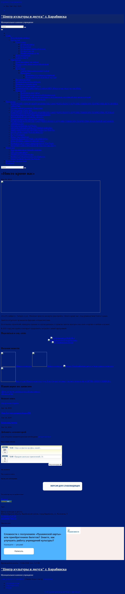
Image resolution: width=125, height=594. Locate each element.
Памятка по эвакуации (30, 93)
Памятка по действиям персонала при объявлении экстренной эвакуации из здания (55, 97)
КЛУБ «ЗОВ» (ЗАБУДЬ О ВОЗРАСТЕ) (27, 132)
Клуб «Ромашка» (18, 134)
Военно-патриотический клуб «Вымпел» (28, 156)
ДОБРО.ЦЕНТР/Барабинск (22, 154)
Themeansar (47, 579)
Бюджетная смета (23, 79)
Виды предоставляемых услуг (28, 86)
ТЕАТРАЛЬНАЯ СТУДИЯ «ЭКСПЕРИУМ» (29, 139)
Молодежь (10, 147)
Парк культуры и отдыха (16, 161)
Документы (15, 60)
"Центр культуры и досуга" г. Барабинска (34, 16)
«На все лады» (7, 394)
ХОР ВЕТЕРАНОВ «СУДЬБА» (24, 125)
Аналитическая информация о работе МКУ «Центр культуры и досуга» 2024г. (48, 88)
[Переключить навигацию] (2, 29)
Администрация (27, 44)
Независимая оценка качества (28, 82)
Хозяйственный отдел (30, 53)
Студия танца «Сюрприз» (21, 110)
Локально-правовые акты (26, 84)
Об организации (13, 583)
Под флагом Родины (10, 403)
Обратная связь (12, 585)
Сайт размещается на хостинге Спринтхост (62, 592)
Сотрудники (21, 42)
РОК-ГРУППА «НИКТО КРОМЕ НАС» (28, 141)
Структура (15, 40)
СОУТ (18, 66)
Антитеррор (21, 90)
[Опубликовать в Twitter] (62, 342)
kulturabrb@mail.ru (8, 518)
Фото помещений (23, 55)
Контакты (10, 163)
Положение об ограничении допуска (40, 77)
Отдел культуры (27, 51)
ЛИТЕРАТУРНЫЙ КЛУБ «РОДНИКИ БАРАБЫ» (31, 128)
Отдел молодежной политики (33, 49)
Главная (4, 499)
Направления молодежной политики (26, 150)
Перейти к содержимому (11, 2)
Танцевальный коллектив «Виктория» (27, 108)
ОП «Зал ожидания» (19, 152)
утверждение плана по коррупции (35, 71)
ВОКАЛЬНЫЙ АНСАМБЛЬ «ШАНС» (27, 117)
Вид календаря (54, 464)
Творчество (10, 101)
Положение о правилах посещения (39, 75)
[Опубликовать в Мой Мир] (62, 338)
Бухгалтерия (26, 46)
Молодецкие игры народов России (25, 158)
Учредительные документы (27, 62)
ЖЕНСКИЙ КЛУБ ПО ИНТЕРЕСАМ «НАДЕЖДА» (33, 130)
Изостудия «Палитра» (20, 136)
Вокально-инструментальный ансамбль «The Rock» (32, 143)
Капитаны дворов (9, 422)
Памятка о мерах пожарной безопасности (38, 95)
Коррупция (20, 68)
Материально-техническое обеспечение (32, 64)
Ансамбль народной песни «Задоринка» (27, 119)
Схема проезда (22, 57)
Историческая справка (20, 38)
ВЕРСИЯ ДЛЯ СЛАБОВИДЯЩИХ (65, 486)
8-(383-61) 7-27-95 (8, 516)
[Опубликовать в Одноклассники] (62, 340)
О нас (8, 35)
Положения (25, 73)
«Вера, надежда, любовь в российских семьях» (20, 391)
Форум (9, 588)
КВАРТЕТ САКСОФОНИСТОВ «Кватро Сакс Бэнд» (33, 145)
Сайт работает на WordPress (13, 579)
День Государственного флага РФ (16, 413)
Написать (19, 551)
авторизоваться (44, 437)
